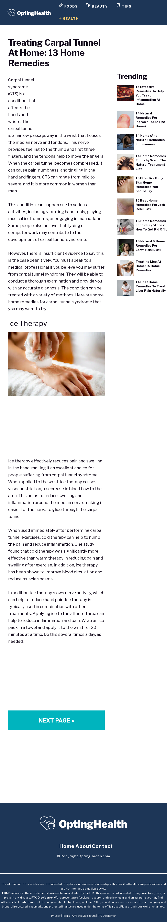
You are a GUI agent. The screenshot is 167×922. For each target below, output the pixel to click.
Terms (66, 915)
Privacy (55, 915)
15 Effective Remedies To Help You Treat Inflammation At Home (150, 95)
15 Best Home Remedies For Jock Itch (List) (150, 205)
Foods (70, 6)
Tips (126, 6)
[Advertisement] (70, 98)
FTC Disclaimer (107, 915)
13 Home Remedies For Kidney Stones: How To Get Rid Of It (151, 225)
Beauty (99, 6)
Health (70, 19)
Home (67, 846)
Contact (102, 846)
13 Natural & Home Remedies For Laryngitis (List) (150, 245)
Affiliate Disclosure (84, 915)
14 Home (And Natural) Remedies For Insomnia (150, 140)
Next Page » (56, 720)
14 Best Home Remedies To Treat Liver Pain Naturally (151, 286)
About (83, 846)
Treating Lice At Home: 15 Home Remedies (148, 266)
